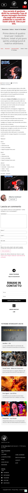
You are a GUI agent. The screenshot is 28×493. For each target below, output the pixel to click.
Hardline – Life (7, 343)
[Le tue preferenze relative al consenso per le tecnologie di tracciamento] (25, 490)
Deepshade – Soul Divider (10, 418)
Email (2, 235)
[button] (4, 4)
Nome (2, 230)
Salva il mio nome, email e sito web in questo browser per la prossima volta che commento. (12, 248)
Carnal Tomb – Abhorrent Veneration (13, 368)
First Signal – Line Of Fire (9, 393)
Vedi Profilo (12, 199)
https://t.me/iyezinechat (14, 276)
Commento (4, 213)
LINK (14, 311)
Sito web (3, 240)
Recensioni (7, 48)
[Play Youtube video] (14, 183)
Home (2, 48)
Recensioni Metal (15, 48)
